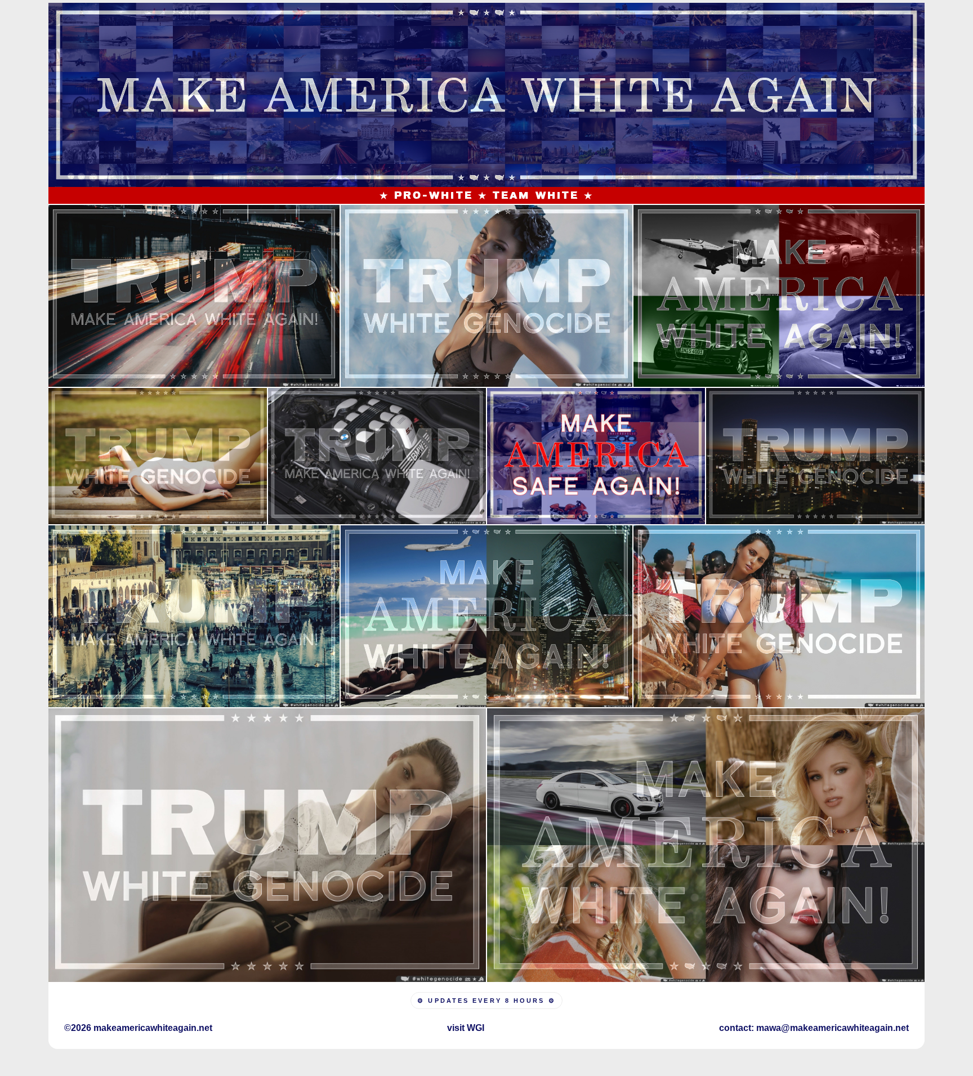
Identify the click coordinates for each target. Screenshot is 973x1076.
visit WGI (465, 1028)
